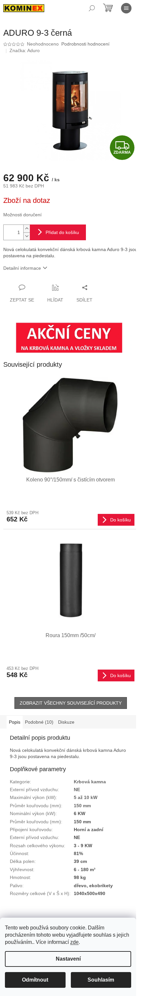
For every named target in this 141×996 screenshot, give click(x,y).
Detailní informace (22, 268)
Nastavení (68, 959)
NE (77, 789)
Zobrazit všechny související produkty (71, 703)
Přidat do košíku (62, 232)
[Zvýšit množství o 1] (26, 228)
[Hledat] (91, 8)
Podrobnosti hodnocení (85, 44)
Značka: (25, 50)
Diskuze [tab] (66, 722)
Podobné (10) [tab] (39, 722)
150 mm (82, 805)
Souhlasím (101, 980)
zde (74, 942)
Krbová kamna (90, 781)
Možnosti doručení (22, 214)
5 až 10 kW (85, 797)
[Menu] (126, 8)
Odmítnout (35, 980)
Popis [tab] (14, 722)
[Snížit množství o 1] (26, 236)
